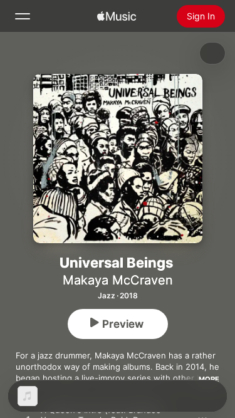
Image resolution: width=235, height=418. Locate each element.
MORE (209, 379)
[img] (116, 16)
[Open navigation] (22, 16)
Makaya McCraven (118, 280)
